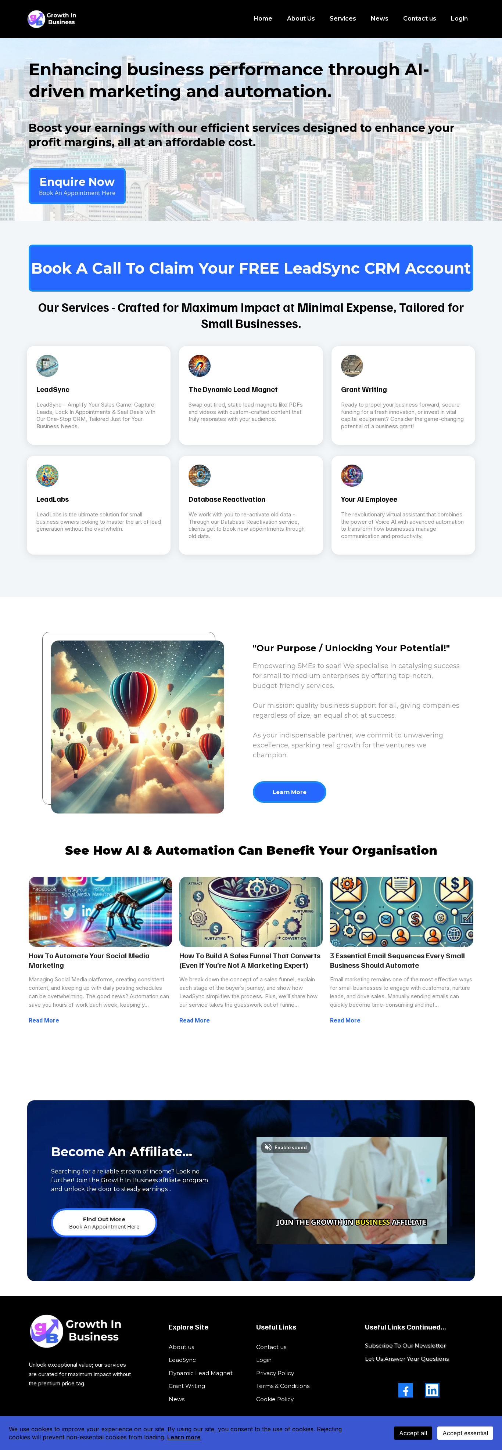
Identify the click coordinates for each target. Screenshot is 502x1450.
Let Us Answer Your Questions (407, 1358)
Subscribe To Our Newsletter (405, 1345)
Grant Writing (187, 1385)
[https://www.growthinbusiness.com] (97, 1331)
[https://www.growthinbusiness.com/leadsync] (98, 366)
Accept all (413, 1433)
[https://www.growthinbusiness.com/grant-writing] (403, 366)
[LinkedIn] (432, 1390)
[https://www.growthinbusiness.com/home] (53, 19)
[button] (100, 951)
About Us (301, 18)
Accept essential (465, 1433)
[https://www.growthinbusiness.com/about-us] (145, 727)
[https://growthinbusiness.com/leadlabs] (98, 476)
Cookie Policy (275, 1399)
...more (68, 1020)
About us (181, 1346)
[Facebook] (405, 1390)
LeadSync (182, 1359)
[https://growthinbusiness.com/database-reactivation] (251, 476)
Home (263, 18)
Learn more (184, 1437)
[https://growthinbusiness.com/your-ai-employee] (403, 476)
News (379, 18)
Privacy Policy (275, 1373)
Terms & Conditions (282, 1385)
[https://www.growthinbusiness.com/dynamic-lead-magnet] (251, 366)
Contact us (419, 18)
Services (343, 18)
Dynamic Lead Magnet (201, 1373)
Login (459, 18)
